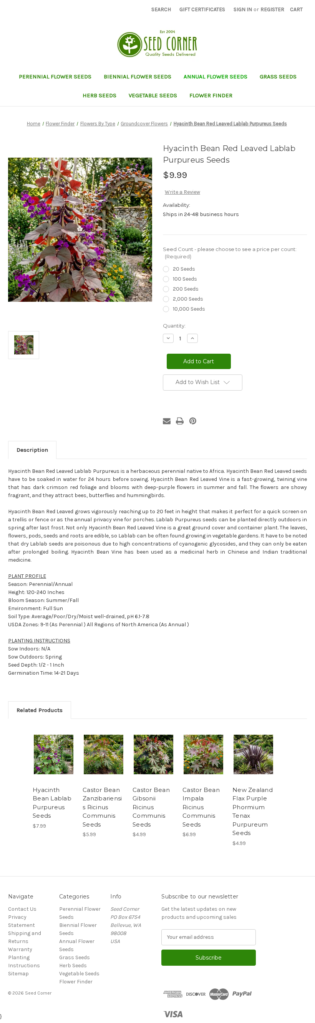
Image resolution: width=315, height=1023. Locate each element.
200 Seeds (186, 289)
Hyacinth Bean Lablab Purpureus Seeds (52, 803)
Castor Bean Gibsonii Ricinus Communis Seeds (151, 807)
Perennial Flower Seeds (55, 76)
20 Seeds (184, 269)
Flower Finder (210, 95)
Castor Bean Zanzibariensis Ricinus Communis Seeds (102, 807)
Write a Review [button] (182, 192)
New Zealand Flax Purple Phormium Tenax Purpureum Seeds (252, 811)
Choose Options (54, 764)
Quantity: (174, 326)
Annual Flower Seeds (215, 76)
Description (32, 449)
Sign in (243, 9)
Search (161, 9)
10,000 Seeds (189, 309)
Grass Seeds (278, 76)
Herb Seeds (99, 95)
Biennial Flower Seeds (137, 76)
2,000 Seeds (188, 299)
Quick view (53, 745)
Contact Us (22, 909)
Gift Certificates (202, 9)
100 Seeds (185, 279)
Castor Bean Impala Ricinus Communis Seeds (201, 807)
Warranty (20, 949)
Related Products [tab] (40, 710)
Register (272, 9)
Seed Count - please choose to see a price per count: (230, 253)
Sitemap (18, 973)
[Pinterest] (193, 421)
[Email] (167, 421)
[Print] (180, 421)
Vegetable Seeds (153, 95)
